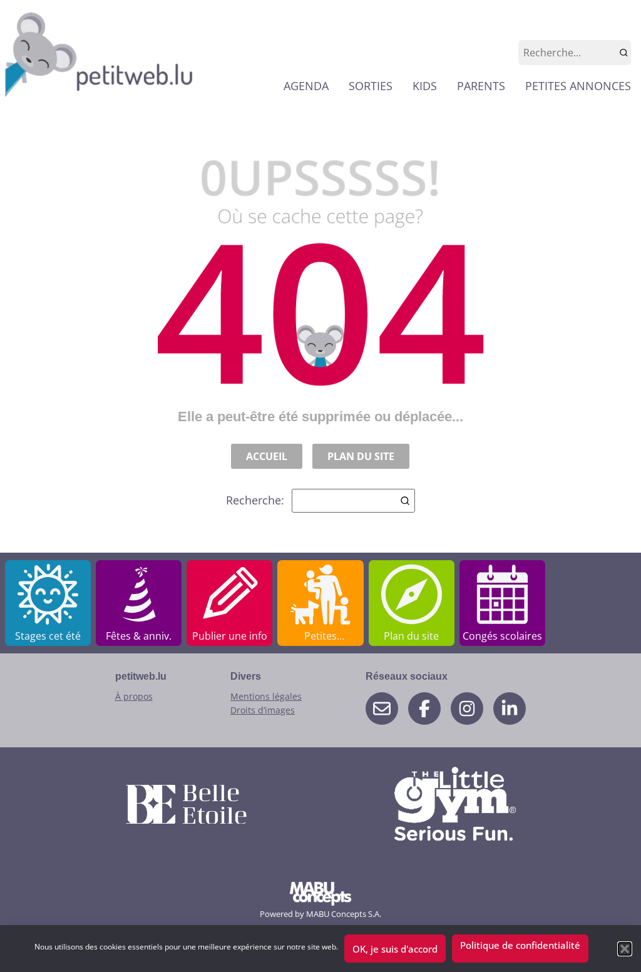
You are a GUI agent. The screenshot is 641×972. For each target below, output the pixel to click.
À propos (134, 696)
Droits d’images (262, 710)
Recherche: (255, 500)
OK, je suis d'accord (395, 949)
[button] (624, 949)
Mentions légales (266, 696)
